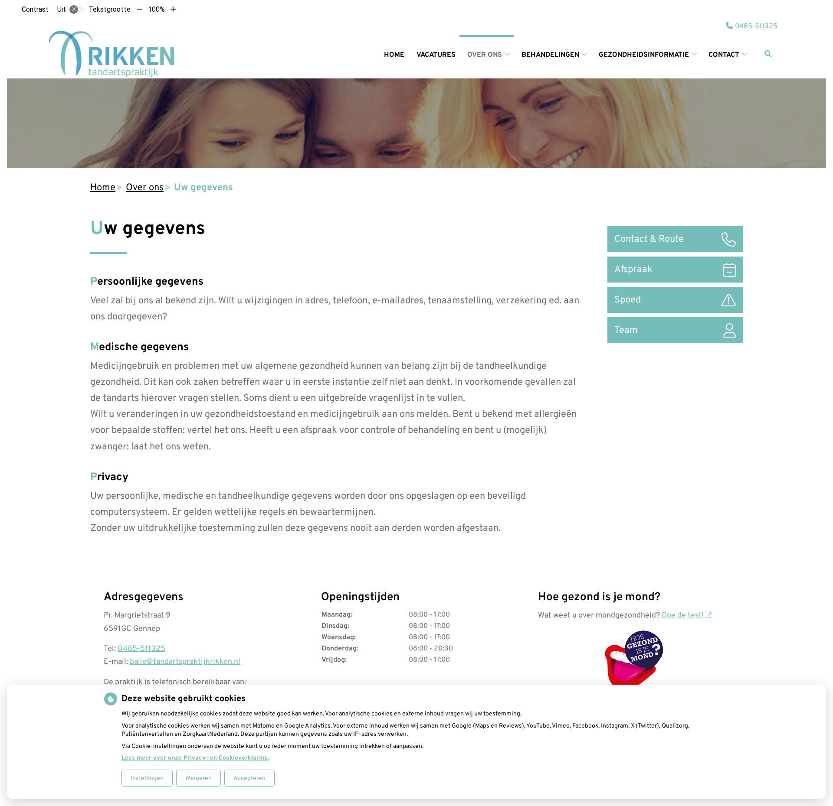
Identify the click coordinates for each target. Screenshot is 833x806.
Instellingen (147, 778)
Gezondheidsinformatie (644, 55)
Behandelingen (550, 55)
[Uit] (76, 9)
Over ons (484, 55)
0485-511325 (141, 649)
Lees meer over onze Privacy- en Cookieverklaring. (195, 758)
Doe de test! (683, 616)
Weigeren (198, 778)
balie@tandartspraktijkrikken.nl (185, 662)
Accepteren (249, 778)
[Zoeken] (767, 53)
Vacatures (436, 55)
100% (156, 9)
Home (394, 55)
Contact (723, 55)
